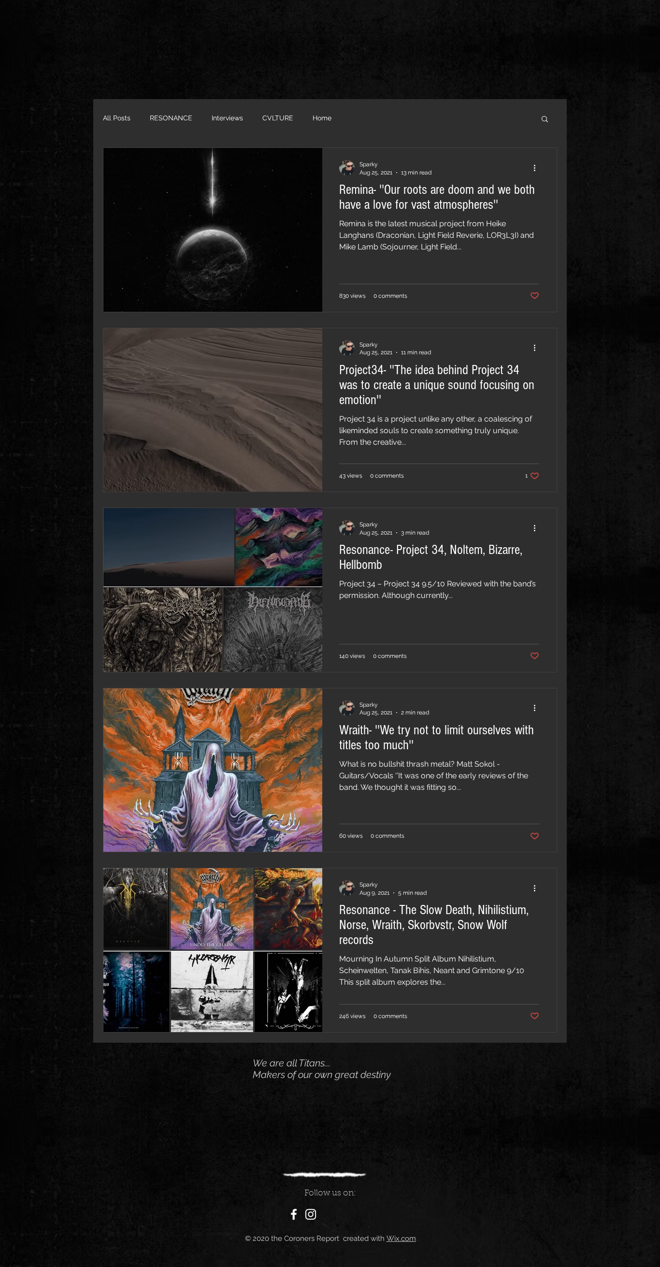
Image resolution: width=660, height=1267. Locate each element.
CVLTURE (277, 118)
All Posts (116, 118)
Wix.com (401, 1238)
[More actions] (538, 168)
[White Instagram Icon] (310, 1214)
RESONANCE (171, 118)
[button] (544, 120)
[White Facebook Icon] (294, 1214)
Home (322, 118)
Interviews (227, 118)
